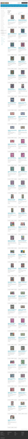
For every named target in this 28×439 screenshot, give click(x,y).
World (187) (2, 30)
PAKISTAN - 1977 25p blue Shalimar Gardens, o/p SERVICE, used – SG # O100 (12, 379)
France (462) (2, 21)
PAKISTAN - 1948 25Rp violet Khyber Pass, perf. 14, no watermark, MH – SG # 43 (11, 186)
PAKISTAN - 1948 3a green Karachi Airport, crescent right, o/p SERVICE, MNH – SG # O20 (22, 296)
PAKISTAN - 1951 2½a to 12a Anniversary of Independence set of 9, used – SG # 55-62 (22, 213)
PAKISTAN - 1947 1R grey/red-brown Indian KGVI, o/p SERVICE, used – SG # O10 (12, 282)
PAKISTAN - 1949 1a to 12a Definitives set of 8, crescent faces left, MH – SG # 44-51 (11, 200)
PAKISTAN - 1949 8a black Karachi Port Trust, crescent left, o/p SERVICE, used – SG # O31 (22, 351)
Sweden (16, 6)
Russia (13, 6)
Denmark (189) (2, 20)
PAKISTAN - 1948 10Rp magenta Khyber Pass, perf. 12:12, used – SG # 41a (22, 158)
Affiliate (15, 434)
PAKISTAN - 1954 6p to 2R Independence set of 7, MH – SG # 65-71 (12, 227)
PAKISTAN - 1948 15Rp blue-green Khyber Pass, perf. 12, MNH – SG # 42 (12, 172)
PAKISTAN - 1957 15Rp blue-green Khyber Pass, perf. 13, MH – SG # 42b (22, 172)
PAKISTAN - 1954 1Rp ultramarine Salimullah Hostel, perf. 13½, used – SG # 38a (12, 131)
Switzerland (19, 6)
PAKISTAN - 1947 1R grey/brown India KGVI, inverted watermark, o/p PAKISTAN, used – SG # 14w (22, 20)
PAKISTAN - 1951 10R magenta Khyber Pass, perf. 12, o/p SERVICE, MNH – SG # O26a (22, 324)
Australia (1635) (2, 10)
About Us (2, 37)
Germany (7, 6)
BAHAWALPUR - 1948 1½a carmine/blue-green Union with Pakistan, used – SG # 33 (22, 393)
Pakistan (6, 8)
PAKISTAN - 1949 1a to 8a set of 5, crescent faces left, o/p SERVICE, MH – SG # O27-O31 (12, 338)
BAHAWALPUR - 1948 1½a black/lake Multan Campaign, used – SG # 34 (11, 407)
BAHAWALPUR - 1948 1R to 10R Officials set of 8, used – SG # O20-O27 (12, 420)
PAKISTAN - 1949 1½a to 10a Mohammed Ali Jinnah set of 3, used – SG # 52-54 (12, 213)
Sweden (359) (2, 26)
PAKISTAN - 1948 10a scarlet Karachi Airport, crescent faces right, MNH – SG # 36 (12, 117)
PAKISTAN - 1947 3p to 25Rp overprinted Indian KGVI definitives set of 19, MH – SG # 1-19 (12, 20)
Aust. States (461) (2, 11)
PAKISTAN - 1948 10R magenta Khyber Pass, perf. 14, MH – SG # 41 (22, 144)
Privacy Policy (2, 40)
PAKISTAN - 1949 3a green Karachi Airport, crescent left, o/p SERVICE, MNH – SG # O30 (22, 338)
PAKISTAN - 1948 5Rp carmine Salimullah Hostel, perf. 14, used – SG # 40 (12, 144)
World (24, 6)
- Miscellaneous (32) (3, 35)
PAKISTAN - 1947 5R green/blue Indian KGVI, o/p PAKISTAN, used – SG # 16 (22, 34)
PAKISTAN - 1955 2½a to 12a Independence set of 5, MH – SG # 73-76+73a (22, 227)
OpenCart (4, 437)
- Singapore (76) (2, 34)
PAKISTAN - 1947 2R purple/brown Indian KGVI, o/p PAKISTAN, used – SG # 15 (12, 34)
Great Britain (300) (2, 15)
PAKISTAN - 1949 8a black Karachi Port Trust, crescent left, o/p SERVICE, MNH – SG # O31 (12, 351)
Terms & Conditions (3, 41)
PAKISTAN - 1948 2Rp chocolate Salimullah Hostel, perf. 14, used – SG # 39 (22, 131)
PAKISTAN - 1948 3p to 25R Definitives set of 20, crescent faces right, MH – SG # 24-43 (22, 89)
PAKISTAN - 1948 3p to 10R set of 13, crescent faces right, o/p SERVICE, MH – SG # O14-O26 (12, 296)
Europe (21, 6)
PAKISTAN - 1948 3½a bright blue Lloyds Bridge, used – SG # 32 (12, 102)
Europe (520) (2, 29)
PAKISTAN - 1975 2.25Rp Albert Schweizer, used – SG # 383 (12, 254)
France (5, 6)
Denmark (2, 6)
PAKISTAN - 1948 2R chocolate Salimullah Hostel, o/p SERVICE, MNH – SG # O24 (22, 310)
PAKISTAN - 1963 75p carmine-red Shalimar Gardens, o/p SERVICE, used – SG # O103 (12, 393)
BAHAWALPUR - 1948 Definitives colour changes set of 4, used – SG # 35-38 (22, 407)
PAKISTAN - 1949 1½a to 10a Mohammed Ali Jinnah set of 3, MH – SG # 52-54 (22, 200)
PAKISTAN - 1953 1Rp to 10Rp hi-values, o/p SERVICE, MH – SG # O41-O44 (12, 365)
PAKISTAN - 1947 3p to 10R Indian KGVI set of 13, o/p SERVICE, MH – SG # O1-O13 (12, 269)
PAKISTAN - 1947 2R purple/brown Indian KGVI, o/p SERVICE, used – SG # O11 (22, 282)
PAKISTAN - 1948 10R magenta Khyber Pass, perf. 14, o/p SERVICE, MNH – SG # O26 (12, 324)
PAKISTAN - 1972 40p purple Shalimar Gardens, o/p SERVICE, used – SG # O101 (22, 379)
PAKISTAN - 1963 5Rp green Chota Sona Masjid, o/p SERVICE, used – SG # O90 (22, 365)
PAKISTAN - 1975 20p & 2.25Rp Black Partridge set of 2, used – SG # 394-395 (22, 255)
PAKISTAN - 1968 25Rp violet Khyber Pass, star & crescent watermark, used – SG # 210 (11, 241)
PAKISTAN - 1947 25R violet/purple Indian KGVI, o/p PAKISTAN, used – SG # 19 (22, 75)
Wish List (22, 434)
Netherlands (10, 6)
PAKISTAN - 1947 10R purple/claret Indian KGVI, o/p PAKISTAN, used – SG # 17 (22, 48)
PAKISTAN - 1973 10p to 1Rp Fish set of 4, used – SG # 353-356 (22, 240)
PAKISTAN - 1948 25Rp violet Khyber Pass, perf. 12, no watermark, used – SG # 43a (22, 186)
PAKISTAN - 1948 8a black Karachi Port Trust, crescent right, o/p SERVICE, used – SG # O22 (12, 310)
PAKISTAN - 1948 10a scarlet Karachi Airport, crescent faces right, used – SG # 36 (22, 103)
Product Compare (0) (20, 12)
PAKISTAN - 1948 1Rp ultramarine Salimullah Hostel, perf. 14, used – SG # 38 (22, 117)
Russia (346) (2, 25)
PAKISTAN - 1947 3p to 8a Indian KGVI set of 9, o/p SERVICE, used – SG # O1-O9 (22, 269)
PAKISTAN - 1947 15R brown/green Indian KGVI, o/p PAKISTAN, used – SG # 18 (12, 62)
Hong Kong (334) (2, 16)
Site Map (2, 44)
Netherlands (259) (2, 24)
